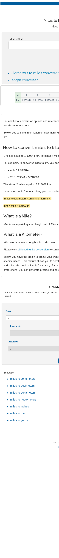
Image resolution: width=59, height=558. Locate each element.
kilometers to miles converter (35, 73)
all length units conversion (33, 249)
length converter (24, 80)
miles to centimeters (22, 378)
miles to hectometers (23, 399)
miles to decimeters (22, 385)
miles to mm (17, 413)
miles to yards (19, 420)
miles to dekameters (23, 392)
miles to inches (19, 406)
